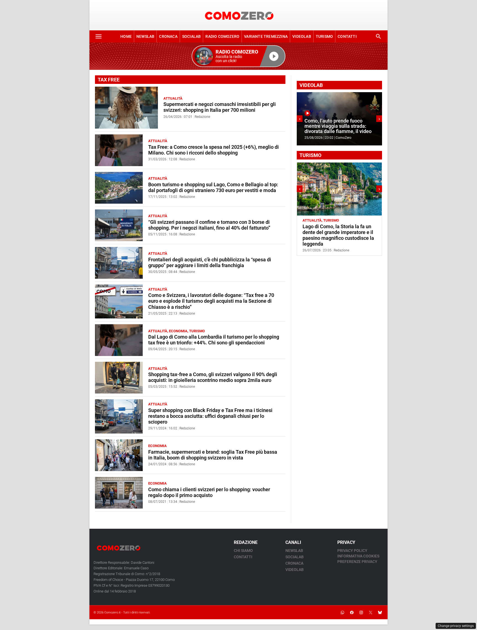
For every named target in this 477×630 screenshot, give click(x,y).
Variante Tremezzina (266, 36)
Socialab (191, 36)
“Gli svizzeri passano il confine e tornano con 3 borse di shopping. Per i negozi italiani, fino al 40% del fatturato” (209, 225)
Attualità (172, 98)
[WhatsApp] (342, 612)
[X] (370, 612)
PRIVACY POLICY (352, 550)
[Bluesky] (379, 612)
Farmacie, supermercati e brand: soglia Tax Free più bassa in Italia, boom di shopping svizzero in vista (212, 455)
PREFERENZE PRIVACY (357, 561)
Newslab (145, 36)
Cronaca (168, 36)
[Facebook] (351, 612)
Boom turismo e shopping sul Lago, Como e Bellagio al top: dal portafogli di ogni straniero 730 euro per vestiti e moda (213, 187)
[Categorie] (98, 36)
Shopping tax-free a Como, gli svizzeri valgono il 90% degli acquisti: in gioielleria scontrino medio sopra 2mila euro (212, 377)
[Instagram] (361, 612)
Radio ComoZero (222, 36)
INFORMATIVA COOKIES (358, 556)
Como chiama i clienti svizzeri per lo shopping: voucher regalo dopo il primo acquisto (209, 492)
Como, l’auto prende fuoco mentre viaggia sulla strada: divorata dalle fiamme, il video (314, 126)
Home (126, 36)
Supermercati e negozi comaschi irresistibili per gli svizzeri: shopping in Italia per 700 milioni (219, 107)
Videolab (301, 36)
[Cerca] (378, 36)
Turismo (324, 36)
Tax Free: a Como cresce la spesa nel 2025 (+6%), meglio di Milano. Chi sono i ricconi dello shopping (213, 150)
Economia (178, 331)
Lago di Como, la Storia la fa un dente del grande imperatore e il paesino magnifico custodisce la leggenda (338, 235)
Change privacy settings (456, 626)
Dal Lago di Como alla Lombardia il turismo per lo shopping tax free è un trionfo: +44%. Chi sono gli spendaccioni (213, 339)
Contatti (347, 36)
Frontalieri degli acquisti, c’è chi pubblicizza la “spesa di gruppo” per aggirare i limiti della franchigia (209, 262)
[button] (238, 56)
